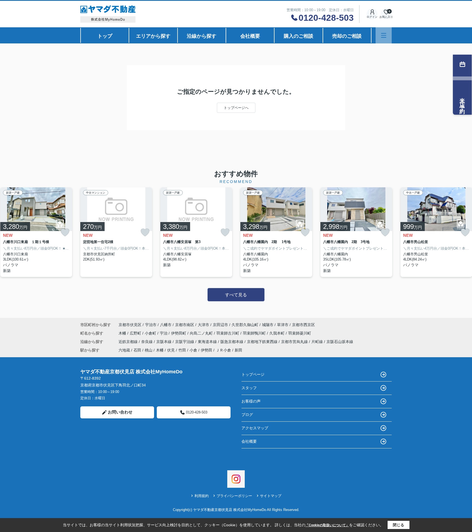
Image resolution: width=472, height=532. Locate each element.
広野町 (136, 333)
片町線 (317, 341)
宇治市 (151, 325)
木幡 (123, 333)
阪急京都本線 (232, 341)
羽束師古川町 (228, 333)
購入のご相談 (298, 36)
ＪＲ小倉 (223, 350)
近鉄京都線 (129, 341)
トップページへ (236, 108)
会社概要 (250, 36)
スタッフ (249, 388)
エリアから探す (153, 36)
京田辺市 (220, 325)
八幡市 (166, 325)
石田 (137, 350)
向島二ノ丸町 (202, 333)
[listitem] (116, 232)
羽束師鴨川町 (255, 333)
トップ (105, 36)
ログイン (372, 16)
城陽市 (267, 325)
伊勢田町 (179, 333)
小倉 (193, 350)
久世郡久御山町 (245, 325)
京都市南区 (184, 325)
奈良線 (147, 341)
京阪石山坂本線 (339, 341)
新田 (238, 350)
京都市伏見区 (130, 325)
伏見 (171, 350)
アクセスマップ (254, 428)
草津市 (282, 325)
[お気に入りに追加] (65, 232)
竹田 (182, 350)
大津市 (203, 325)
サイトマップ (270, 496)
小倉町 (151, 333)
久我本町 (277, 333)
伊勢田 (206, 350)
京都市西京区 (303, 325)
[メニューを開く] (383, 35)
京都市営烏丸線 (295, 341)
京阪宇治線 (185, 341)
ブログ (247, 414)
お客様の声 (251, 401)
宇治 (164, 333)
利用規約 (201, 496)
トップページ (252, 374)
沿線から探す (201, 36)
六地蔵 (124, 350)
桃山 (148, 350)
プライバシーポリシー (234, 496)
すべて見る (236, 294)
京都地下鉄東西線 (263, 341)
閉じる (398, 525)
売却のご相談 (347, 36)
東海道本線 (208, 341)
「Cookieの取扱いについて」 (327, 525)
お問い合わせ (120, 412)
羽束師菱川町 (299, 333)
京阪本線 (164, 341)
